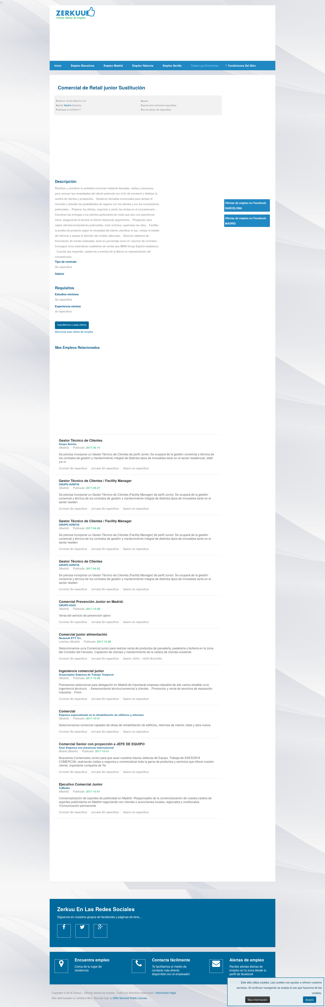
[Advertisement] (189, 32)
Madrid (67, 105)
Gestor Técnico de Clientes (80, 440)
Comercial (67, 711)
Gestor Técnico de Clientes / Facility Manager (95, 481)
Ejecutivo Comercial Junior (81, 784)
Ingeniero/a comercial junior (81, 671)
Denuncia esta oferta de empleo (74, 332)
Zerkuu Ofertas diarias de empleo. (77, 13)
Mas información (257, 1000)
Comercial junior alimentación (83, 634)
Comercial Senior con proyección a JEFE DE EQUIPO (102, 744)
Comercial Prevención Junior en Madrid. (91, 601)
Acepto (309, 1000)
